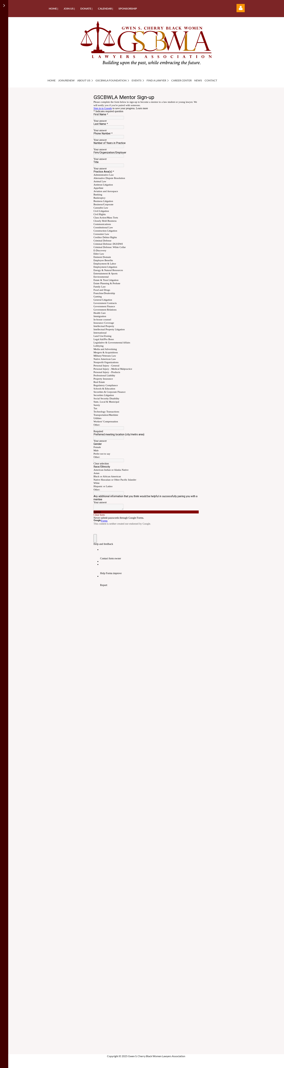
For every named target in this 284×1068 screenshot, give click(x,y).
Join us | (69, 8)
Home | (53, 8)
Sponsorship (127, 8)
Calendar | (105, 8)
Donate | (86, 8)
